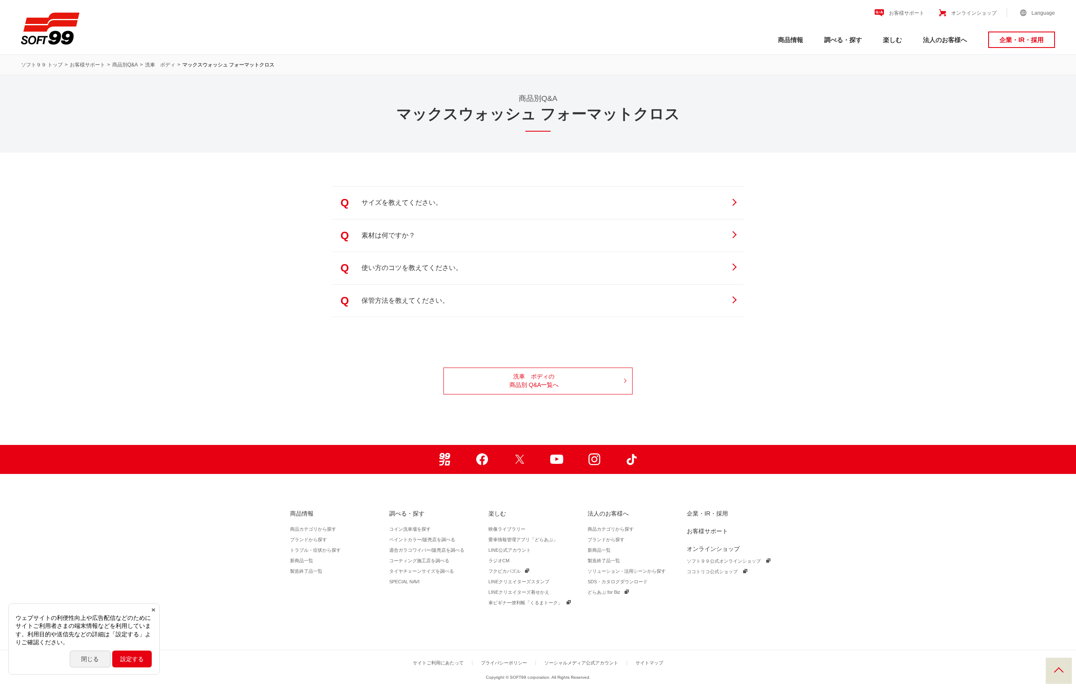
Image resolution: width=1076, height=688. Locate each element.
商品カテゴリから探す (313, 529)
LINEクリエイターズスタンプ (518, 581)
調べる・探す (843, 39)
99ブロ (444, 459)
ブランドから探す (308, 539)
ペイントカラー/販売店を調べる (422, 539)
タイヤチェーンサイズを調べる (421, 571)
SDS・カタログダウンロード (618, 581)
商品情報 (790, 39)
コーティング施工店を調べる (419, 560)
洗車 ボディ (160, 65)
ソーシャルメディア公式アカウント (581, 662)
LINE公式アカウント (509, 550)
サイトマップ (649, 662)
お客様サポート (906, 13)
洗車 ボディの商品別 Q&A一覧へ (534, 380)
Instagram (594, 459)
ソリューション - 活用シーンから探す (627, 571)
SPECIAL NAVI (404, 581)
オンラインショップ (974, 13)
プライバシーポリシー (504, 662)
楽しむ (892, 39)
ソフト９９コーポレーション (50, 29)
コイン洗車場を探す (410, 529)
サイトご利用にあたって (438, 662)
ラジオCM (498, 560)
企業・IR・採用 (1022, 39)
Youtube (556, 459)
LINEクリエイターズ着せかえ (518, 592)
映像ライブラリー (506, 529)
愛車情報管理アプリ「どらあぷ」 (523, 539)
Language (1043, 13)
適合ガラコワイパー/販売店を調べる (426, 550)
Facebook (481, 459)
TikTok (631, 459)
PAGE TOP (1059, 671)
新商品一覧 (301, 560)
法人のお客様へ (945, 39)
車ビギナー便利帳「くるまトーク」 (525, 602)
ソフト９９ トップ (42, 65)
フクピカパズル (504, 571)
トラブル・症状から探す (315, 550)
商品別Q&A (125, 65)
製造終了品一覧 (306, 571)
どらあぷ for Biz (604, 592)
